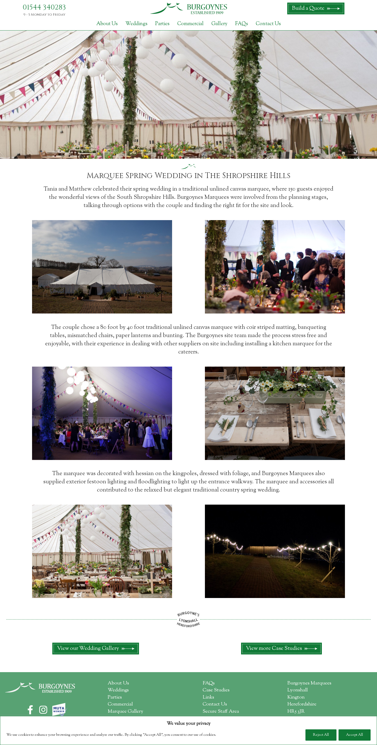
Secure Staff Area (221, 711)
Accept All (354, 735)
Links (208, 697)
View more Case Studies (274, 648)
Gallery (219, 23)
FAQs (241, 23)
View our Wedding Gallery (88, 648)
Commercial (190, 23)
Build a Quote (308, 8)
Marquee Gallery (125, 711)
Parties (162, 23)
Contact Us (268, 23)
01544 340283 (44, 7)
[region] (188, 730)
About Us (107, 23)
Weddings (136, 23)
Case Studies (216, 690)
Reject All (321, 735)
